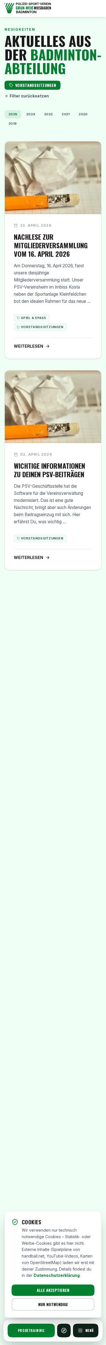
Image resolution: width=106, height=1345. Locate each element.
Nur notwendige (53, 1304)
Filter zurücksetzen (29, 95)
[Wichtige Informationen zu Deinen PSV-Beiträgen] (53, 470)
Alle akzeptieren (53, 1290)
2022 (48, 114)
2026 (12, 114)
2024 (30, 114)
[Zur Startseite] (53, 8)
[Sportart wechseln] (64, 1330)
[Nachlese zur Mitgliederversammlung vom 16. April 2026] (53, 249)
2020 (83, 114)
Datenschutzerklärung (57, 1275)
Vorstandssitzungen (42, 327)
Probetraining (31, 1330)
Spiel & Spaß (33, 318)
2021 (66, 114)
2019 (12, 124)
